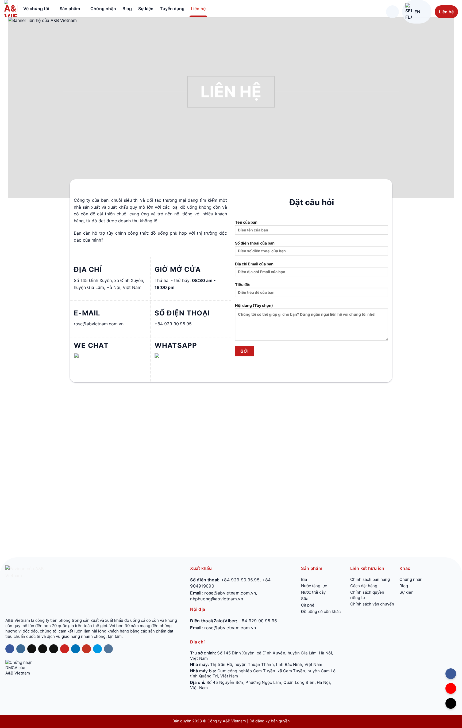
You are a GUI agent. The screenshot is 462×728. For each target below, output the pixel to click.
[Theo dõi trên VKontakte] (108, 648)
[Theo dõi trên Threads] (53, 648)
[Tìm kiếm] (392, 11)
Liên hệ (198, 8)
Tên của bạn (246, 222)
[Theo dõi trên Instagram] (20, 648)
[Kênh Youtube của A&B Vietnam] (450, 688)
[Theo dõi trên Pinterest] (64, 648)
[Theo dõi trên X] (42, 648)
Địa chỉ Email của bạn (254, 264)
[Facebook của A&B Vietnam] (450, 673)
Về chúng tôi (36, 8)
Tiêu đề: (242, 284)
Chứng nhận (103, 8)
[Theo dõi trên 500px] (97, 648)
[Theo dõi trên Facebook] (9, 648)
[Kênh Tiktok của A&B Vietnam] (450, 703)
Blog (127, 8)
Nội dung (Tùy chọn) (254, 305)
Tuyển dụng (172, 8)
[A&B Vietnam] (10, 8)
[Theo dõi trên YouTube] (86, 648)
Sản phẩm (70, 8)
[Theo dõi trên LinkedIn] (75, 648)
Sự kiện (145, 8)
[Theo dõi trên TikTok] (31, 648)
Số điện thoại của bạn (255, 243)
